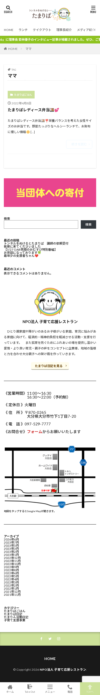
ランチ (23, 30)
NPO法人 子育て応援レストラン (63, 669)
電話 (70, 691)
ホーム (10, 691)
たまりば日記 (13, 614)
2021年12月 (12, 591)
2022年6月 (11, 573)
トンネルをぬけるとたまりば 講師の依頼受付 (36, 243)
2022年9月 (11, 567)
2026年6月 (11, 539)
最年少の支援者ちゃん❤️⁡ (21, 256)
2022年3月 (11, 582)
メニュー (50, 691)
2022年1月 (11, 588)
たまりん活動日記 (16, 617)
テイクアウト (42, 30)
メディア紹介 (86, 30)
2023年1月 (11, 555)
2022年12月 (12, 558)
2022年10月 (12, 564)
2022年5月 (11, 576)
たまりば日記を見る (49, 366)
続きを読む (79, 144)
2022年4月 (11, 579)
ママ (28, 49)
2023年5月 (11, 545)
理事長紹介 (64, 30)
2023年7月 (11, 542)
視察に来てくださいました (22, 246)
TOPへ (90, 691)
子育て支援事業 (14, 620)
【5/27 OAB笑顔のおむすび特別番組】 (30, 249)
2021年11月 (12, 595)
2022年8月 (11, 570)
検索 (7, 218)
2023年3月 (11, 548)
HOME (8, 30)
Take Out (30, 691)
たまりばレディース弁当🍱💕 (33, 109)
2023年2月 (11, 552)
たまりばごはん (23, 94)
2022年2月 (11, 585)
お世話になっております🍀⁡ (22, 253)
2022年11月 (12, 561)
